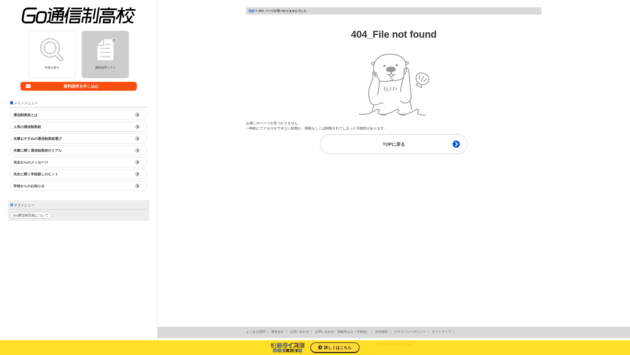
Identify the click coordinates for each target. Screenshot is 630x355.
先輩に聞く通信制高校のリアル (38, 150)
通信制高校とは (26, 115)
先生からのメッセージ (31, 162)
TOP (251, 11)
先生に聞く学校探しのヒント (36, 174)
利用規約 (381, 332)
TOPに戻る (394, 144)
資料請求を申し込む (81, 86)
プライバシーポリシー (410, 332)
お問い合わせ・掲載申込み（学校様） (342, 332)
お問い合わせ (299, 332)
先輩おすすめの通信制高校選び (38, 139)
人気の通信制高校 (27, 127)
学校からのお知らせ (29, 186)
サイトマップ (441, 332)
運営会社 (277, 332)
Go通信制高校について (31, 215)
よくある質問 (255, 332)
